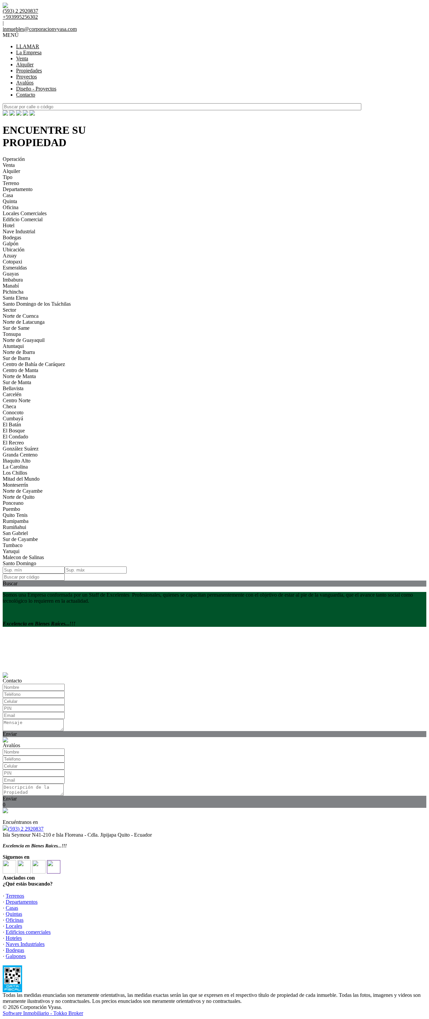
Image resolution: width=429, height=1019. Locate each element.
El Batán (12, 424)
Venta (22, 58)
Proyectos (26, 76)
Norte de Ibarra (19, 352)
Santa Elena (15, 298)
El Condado (15, 436)
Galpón (10, 243)
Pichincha (13, 292)
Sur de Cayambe (20, 539)
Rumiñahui (14, 527)
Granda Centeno (20, 455)
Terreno (11, 183)
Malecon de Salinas (23, 557)
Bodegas (12, 237)
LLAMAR (27, 46)
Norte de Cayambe (23, 491)
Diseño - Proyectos (36, 89)
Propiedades (29, 70)
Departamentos (22, 902)
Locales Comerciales (25, 213)
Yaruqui (11, 551)
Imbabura (13, 280)
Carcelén (12, 394)
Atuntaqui (13, 346)
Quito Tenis (15, 515)
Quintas (14, 914)
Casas (12, 908)
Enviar (10, 734)
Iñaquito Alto (16, 461)
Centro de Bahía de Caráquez (34, 364)
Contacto (25, 95)
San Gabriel (15, 533)
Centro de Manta (20, 370)
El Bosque (14, 430)
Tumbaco (12, 545)
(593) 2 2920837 (26, 829)
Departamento (18, 189)
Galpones (16, 956)
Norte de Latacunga (24, 322)
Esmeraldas (15, 268)
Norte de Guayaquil (24, 340)
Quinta (10, 201)
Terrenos (15, 896)
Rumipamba (15, 521)
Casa (8, 195)
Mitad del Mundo (21, 479)
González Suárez (21, 449)
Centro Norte (16, 400)
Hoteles (14, 938)
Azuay (10, 255)
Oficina (10, 207)
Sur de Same (16, 328)
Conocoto (13, 412)
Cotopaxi (12, 261)
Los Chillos (15, 473)
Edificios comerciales (28, 932)
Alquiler (25, 64)
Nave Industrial (19, 231)
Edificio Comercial (23, 219)
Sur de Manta (17, 382)
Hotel (8, 225)
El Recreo (13, 442)
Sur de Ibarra (16, 358)
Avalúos (25, 82)
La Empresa (29, 52)
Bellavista (13, 388)
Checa (9, 406)
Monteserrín (15, 485)
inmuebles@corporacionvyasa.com (40, 29)
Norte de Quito (19, 497)
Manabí (11, 286)
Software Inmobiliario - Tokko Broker (43, 1013)
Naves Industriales (25, 944)
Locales (14, 926)
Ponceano (13, 503)
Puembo (11, 509)
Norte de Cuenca (21, 316)
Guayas (11, 274)
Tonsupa (12, 334)
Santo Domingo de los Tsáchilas (37, 304)
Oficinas (14, 920)
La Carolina (15, 467)
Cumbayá (13, 418)
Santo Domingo (19, 563)
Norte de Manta (19, 376)
